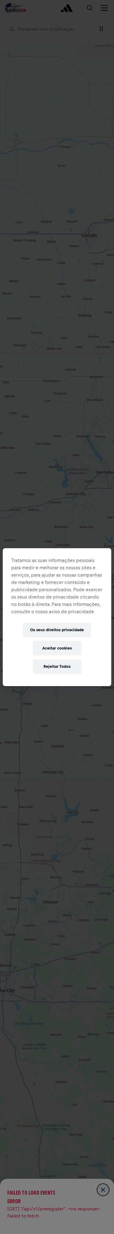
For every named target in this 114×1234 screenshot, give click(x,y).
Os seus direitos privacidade (57, 630)
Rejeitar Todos (57, 666)
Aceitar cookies (57, 648)
